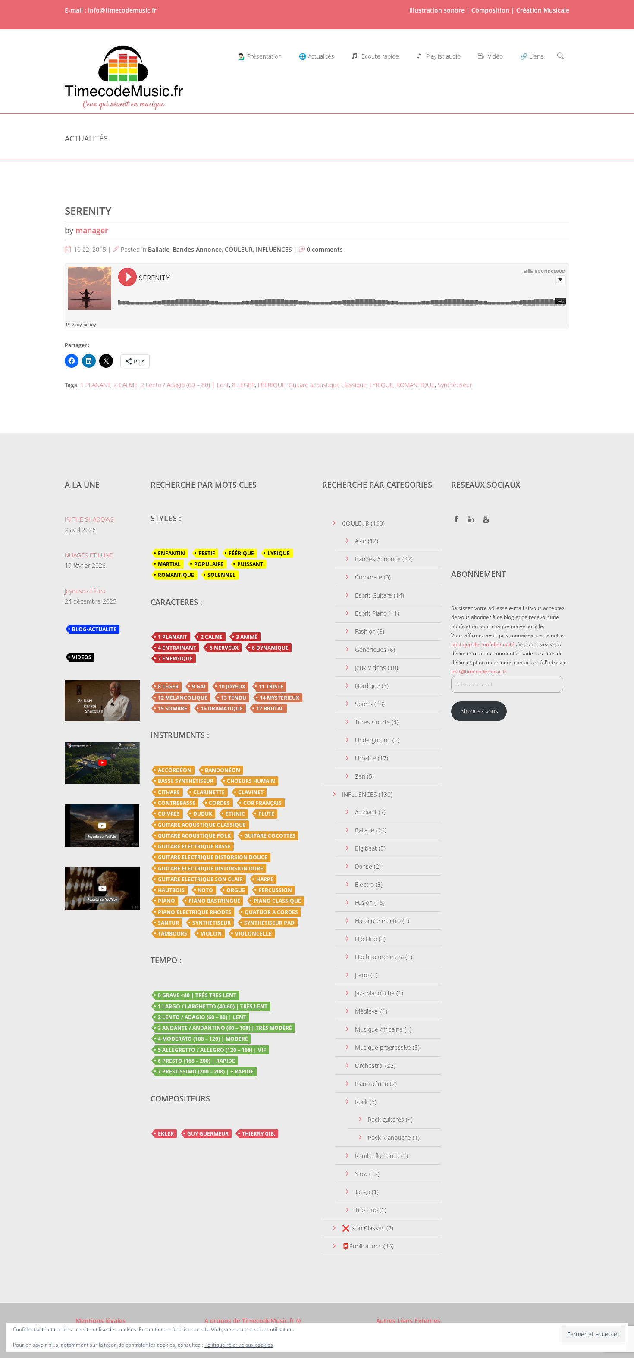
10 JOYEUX (232, 686)
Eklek (166, 1133)
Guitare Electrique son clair (200, 879)
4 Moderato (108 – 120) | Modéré (203, 1038)
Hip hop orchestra (379, 957)
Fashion (365, 631)
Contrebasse (176, 803)
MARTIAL (169, 564)
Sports (364, 704)
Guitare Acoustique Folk (194, 835)
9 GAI (198, 686)
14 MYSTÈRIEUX (279, 697)
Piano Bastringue (214, 900)
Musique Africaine (379, 1029)
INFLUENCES (274, 249)
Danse (363, 866)
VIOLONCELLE (253, 933)
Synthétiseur (455, 385)
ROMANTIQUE (415, 385)
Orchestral (369, 1065)
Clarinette (209, 792)
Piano (166, 900)
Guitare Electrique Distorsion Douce (212, 857)
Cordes (219, 803)
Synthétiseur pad (269, 922)
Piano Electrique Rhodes (194, 912)
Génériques (370, 649)
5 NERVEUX (224, 647)
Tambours (172, 933)
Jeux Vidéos (370, 667)
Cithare (169, 792)
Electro (364, 884)
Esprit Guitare (373, 595)
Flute (266, 813)
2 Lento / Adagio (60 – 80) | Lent (185, 385)
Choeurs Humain (251, 781)
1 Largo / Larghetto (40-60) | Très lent (212, 1006)
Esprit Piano (371, 613)
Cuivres (169, 813)
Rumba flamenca (377, 1155)
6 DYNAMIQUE (270, 647)
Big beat (366, 848)
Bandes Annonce (197, 249)
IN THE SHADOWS (89, 519)
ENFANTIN (171, 553)
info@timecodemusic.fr (479, 671)
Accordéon (174, 770)
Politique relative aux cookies (238, 1345)
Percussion (275, 890)
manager (91, 230)
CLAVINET (251, 792)
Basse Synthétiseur (185, 781)
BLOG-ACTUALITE (94, 629)
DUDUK (202, 813)
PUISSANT (250, 564)
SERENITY (88, 210)
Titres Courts (372, 722)
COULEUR (239, 249)
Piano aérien (371, 1084)
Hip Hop (366, 939)
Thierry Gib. (258, 1133)
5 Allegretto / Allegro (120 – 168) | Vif (212, 1050)
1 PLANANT (95, 385)
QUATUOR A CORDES (271, 912)
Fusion (364, 902)
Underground (373, 740)
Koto (205, 890)
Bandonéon (222, 770)
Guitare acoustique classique (328, 385)
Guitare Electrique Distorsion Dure (210, 868)
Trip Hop (366, 1210)
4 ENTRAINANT (177, 647)
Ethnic (235, 813)
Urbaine (365, 758)
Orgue (235, 890)
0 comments (325, 249)
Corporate (368, 577)
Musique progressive (383, 1047)
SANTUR (168, 922)
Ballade (158, 249)
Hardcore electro (378, 921)
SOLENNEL (221, 575)
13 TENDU (233, 697)
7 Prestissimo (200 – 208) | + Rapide (206, 1071)
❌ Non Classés (363, 1228)
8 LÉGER (243, 385)
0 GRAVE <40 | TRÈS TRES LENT (197, 995)
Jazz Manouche (375, 993)
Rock (361, 1102)
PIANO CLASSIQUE (277, 900)
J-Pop (362, 975)
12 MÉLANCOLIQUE (182, 697)
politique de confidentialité (483, 644)
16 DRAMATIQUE (222, 708)
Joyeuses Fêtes (85, 591)
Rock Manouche (389, 1137)
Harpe (264, 879)
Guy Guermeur (208, 1133)
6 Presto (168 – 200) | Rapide (196, 1060)
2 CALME (125, 385)
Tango (362, 1192)
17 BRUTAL (270, 708)
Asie (360, 541)
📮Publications (362, 1246)
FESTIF (206, 553)
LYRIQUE (381, 385)
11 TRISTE (271, 686)
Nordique (367, 686)
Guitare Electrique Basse (194, 846)
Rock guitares (386, 1119)
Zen (360, 776)
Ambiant (366, 812)
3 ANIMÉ (246, 637)
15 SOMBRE (172, 708)
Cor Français (262, 803)
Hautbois (171, 890)
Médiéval (367, 1011)
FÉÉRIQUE (272, 385)
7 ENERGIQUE (175, 658)
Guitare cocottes (269, 835)
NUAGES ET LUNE (89, 555)
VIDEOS (81, 657)
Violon (211, 933)
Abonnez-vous (479, 711)
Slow (361, 1174)
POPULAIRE (209, 564)
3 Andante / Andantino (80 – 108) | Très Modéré (225, 1028)
